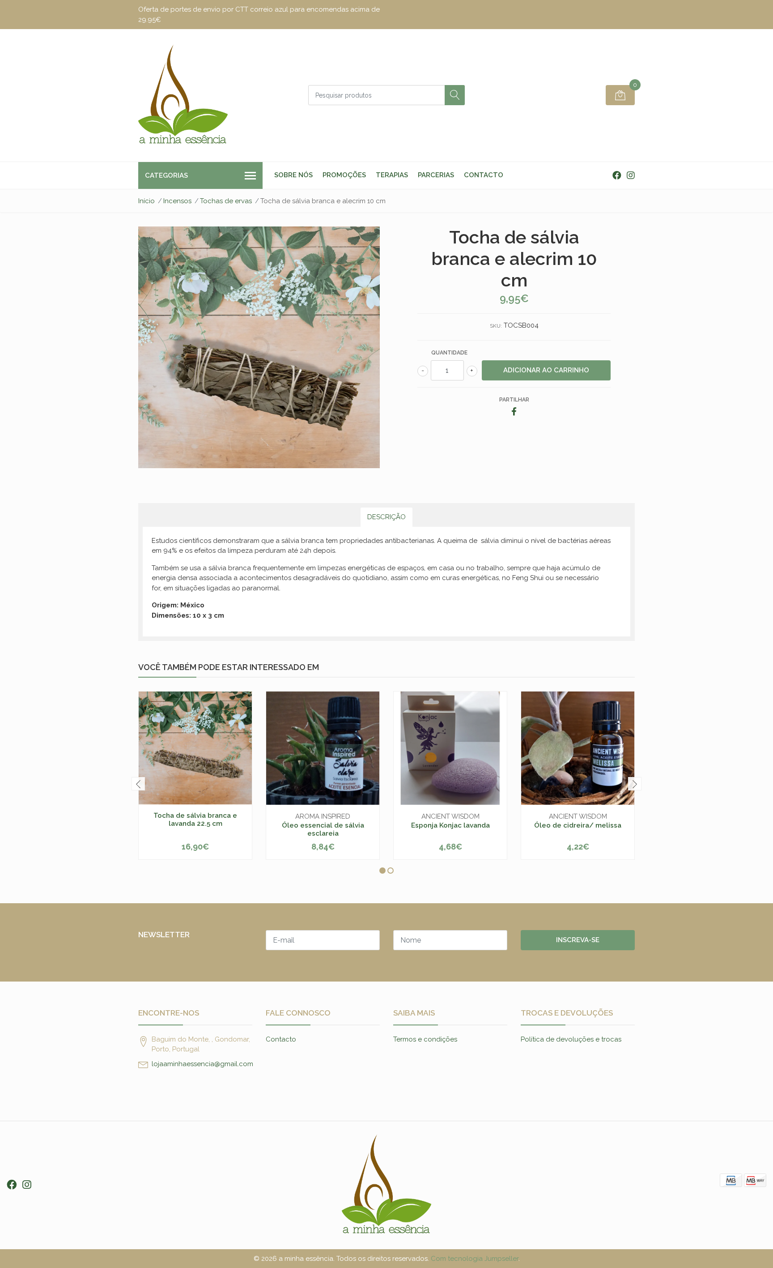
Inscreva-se (577, 940)
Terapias (392, 175)
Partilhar (514, 400)
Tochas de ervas (226, 201)
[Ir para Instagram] (631, 175)
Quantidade (449, 353)
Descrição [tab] (386, 517)
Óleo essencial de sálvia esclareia (323, 829)
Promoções (344, 175)
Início (146, 201)
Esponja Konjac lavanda (450, 825)
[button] (382, 870)
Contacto (483, 175)
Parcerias (436, 175)
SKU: (496, 326)
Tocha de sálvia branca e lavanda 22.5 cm (195, 819)
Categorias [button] (166, 175)
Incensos (177, 201)
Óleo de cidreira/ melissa (577, 825)
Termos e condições (425, 1039)
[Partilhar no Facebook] (514, 412)
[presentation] (138, 783)
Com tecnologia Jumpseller (474, 1259)
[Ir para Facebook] (616, 175)
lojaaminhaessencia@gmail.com (202, 1064)
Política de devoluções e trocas (571, 1039)
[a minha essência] (183, 95)
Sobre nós (293, 175)
